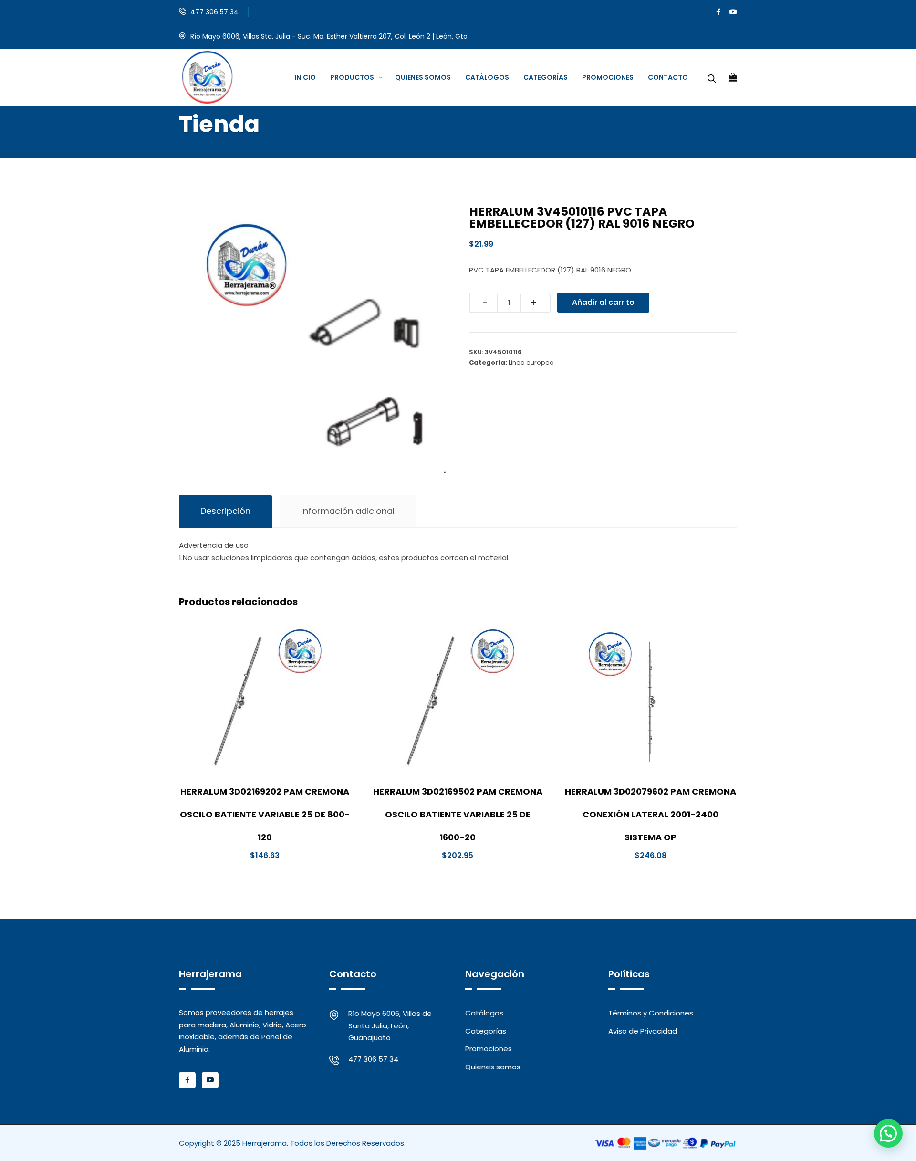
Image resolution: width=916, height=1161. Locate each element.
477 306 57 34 (214, 12)
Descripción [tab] (225, 511)
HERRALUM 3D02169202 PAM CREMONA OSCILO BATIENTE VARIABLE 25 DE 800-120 (265, 814)
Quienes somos (492, 1067)
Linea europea (531, 362)
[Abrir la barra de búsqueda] (712, 77)
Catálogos (484, 1013)
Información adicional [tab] (348, 511)
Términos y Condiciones (650, 1013)
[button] (888, 1133)
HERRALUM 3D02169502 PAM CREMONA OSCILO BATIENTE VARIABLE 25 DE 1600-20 (457, 814)
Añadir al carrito (603, 302)
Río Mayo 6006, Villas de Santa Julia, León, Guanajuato (390, 1025)
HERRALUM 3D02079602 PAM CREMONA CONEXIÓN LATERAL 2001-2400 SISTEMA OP (650, 814)
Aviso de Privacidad (642, 1031)
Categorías (485, 1031)
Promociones (488, 1049)
